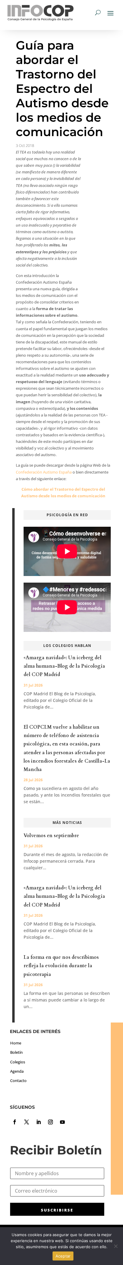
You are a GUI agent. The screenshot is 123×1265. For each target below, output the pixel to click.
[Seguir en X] (26, 1122)
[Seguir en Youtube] (62, 1122)
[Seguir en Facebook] (14, 1122)
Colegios (17, 1062)
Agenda (17, 1071)
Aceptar (63, 1256)
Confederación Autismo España (44, 472)
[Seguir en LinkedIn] (38, 1122)
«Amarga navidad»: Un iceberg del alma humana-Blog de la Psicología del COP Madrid (64, 666)
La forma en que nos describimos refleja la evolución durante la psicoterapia (61, 965)
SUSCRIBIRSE (57, 1210)
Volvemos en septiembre (51, 835)
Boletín (16, 1052)
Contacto (18, 1080)
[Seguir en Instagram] (50, 1122)
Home (15, 1043)
